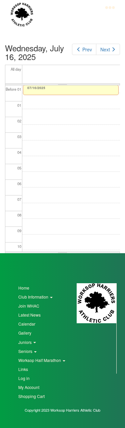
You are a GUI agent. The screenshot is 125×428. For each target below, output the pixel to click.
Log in (24, 378)
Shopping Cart (31, 396)
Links (23, 369)
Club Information (33, 297)
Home (23, 288)
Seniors (25, 351)
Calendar (26, 324)
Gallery (24, 333)
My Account (28, 387)
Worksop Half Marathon (40, 360)
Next (105, 49)
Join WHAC (28, 306)
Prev (87, 49)
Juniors (25, 342)
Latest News (29, 315)
